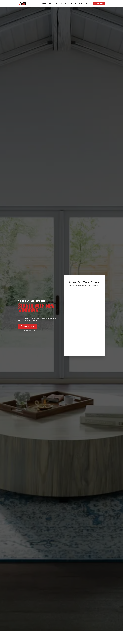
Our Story (80, 3)
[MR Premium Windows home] (28, 3)
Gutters (61, 3)
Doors (50, 3)
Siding (55, 3)
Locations (73, 3)
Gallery (67, 3)
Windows (44, 3)
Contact (87, 3)
